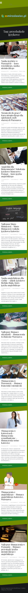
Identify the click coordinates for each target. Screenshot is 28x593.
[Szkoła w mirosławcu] (14, 16)
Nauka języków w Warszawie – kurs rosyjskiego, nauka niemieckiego (10, 65)
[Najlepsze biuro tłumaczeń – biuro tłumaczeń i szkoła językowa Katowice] (13, 213)
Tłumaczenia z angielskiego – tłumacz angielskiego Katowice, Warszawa (12, 496)
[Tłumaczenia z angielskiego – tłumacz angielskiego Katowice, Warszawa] (13, 480)
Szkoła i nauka (22, 71)
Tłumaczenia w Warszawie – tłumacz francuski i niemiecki (11, 383)
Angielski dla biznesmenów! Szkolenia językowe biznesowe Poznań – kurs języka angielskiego (13, 171)
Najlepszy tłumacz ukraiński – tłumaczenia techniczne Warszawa (13, 334)
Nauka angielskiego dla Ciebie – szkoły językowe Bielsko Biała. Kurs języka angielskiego (13, 282)
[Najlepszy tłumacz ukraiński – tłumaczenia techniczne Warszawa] (13, 321)
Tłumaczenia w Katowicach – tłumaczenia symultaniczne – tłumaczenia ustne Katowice (10, 436)
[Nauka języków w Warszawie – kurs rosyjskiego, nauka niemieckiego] (13, 50)
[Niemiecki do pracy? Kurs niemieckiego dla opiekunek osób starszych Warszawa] (13, 102)
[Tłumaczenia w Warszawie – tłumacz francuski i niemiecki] (13, 371)
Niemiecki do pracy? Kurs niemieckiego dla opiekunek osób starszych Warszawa (12, 116)
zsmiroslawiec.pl (14, 71)
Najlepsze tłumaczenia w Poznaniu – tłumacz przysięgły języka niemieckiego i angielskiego (13, 549)
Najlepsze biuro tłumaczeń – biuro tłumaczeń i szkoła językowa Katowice (10, 228)
